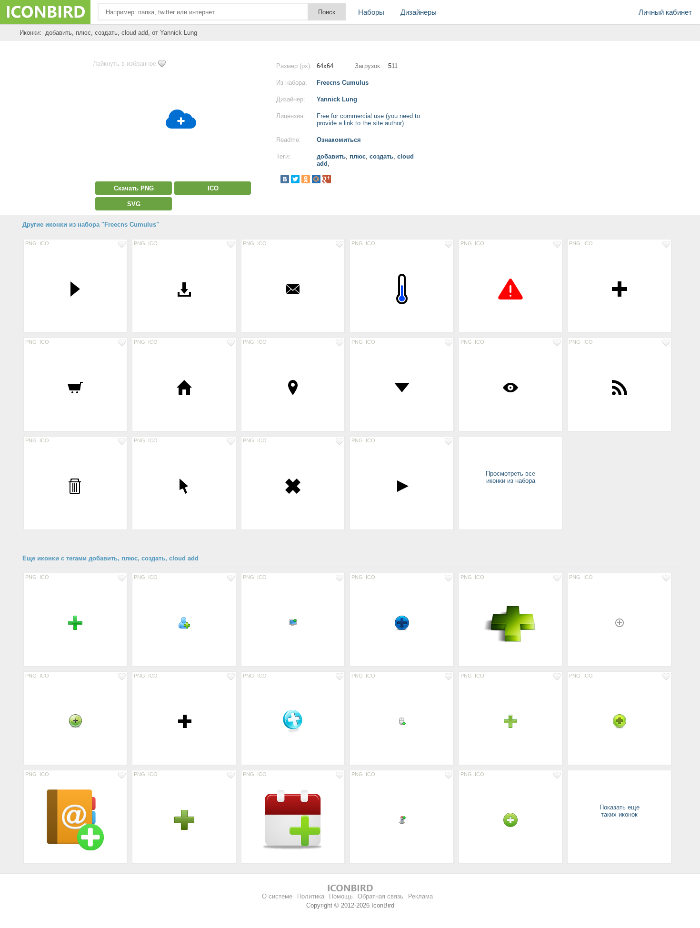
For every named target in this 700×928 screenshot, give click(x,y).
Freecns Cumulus (343, 82)
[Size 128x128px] (510, 622)
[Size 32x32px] (75, 288)
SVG (133, 204)
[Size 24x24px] (183, 622)
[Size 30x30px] (510, 819)
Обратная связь (380, 896)
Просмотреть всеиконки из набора (510, 477)
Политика (310, 896)
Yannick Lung (337, 99)
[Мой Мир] (316, 179)
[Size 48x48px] (292, 720)
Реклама (420, 896)
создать (381, 156)
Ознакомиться (339, 139)
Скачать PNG (134, 188)
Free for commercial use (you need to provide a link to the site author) (368, 119)
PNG (31, 243)
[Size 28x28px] (510, 720)
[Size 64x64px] (401, 288)
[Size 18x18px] (619, 622)
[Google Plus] (326, 179)
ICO (213, 188)
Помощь (341, 896)
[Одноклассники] (305, 179)
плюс (358, 156)
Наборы (371, 12)
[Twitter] (295, 179)
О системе (277, 896)
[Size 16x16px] (292, 622)
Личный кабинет (665, 12)
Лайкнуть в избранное (124, 63)
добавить (331, 156)
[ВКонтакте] (284, 179)
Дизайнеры (418, 12)
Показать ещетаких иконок (620, 811)
